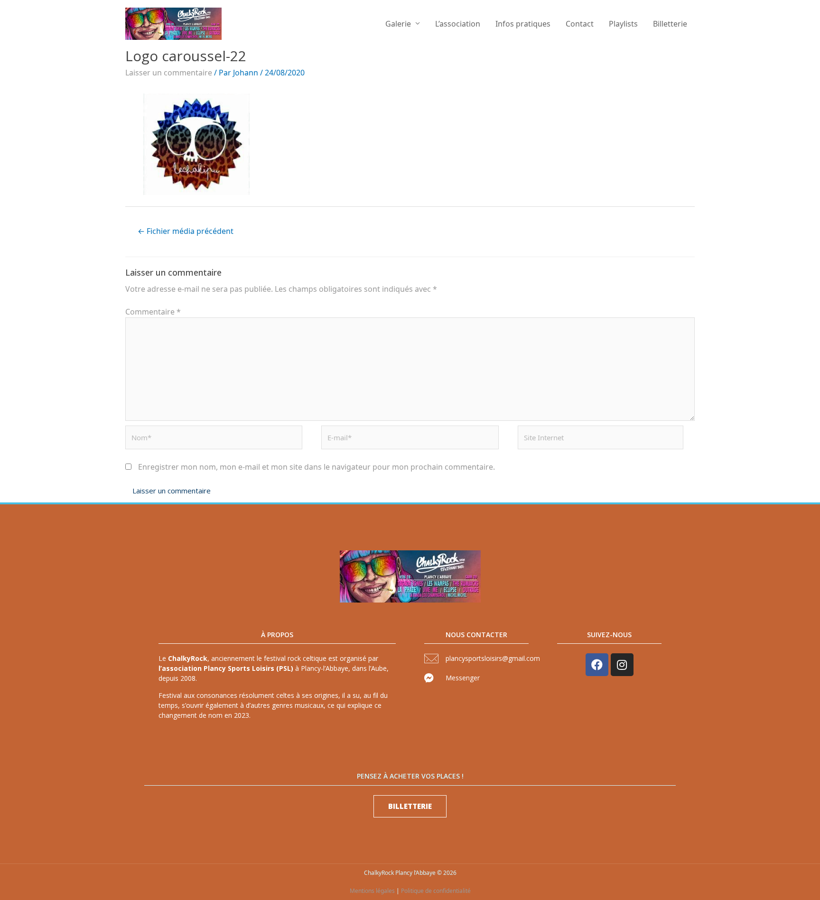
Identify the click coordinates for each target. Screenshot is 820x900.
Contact (580, 24)
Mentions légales (372, 891)
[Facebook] (597, 664)
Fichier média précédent (185, 231)
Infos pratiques (522, 24)
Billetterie (670, 24)
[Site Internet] (600, 440)
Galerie (398, 24)
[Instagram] (622, 664)
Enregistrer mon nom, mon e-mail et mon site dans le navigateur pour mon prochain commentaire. (316, 467)
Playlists (623, 24)
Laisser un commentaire (168, 72)
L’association (457, 24)
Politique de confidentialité (436, 891)
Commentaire (153, 311)
